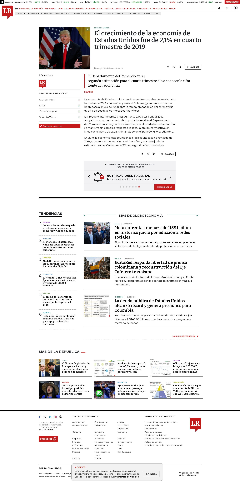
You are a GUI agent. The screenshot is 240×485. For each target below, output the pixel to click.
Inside (120, 445)
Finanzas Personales (104, 442)
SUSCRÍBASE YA (164, 187)
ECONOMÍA (37, 8)
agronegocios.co (70, 473)
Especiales (99, 438)
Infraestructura (101, 445)
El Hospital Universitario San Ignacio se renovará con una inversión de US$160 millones (59, 281)
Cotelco (136, 14)
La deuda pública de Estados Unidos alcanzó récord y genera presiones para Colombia (153, 305)
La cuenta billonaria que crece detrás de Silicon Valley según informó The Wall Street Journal (187, 389)
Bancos (46, 222)
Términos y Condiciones (155, 435)
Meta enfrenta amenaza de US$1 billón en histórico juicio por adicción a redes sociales (153, 232)
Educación (47, 274)
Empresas (76, 438)
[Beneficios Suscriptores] (227, 8)
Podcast (76, 452)
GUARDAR (194, 67)
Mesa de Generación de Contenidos (161, 422)
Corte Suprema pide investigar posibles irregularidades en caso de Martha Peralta (75, 389)
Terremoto (148, 14)
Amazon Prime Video (115, 14)
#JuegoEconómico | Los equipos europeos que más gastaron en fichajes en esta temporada (132, 389)
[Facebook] (168, 67)
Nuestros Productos (154, 425)
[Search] (219, 8)
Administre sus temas (52, 126)
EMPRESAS (50, 8)
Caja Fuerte (100, 425)
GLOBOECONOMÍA (74, 8)
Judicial (65, 382)
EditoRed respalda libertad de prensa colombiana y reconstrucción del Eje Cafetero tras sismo (151, 267)
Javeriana (47, 14)
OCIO (60, 8)
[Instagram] (56, 417)
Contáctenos (151, 428)
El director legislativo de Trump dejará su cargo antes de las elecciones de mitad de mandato (76, 367)
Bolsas (176, 360)
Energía (46, 293)
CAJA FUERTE (144, 8)
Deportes (122, 382)
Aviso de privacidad (153, 432)
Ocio (120, 448)
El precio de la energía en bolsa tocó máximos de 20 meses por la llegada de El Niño (57, 301)
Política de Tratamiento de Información (162, 438)
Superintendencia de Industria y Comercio (164, 445)
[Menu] (17, 8)
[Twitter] (173, 67)
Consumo (76, 432)
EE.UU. (64, 360)
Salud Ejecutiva (124, 452)
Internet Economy (80, 448)
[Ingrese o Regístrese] (236, 8)
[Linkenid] (51, 417)
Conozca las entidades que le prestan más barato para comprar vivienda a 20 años (59, 228)
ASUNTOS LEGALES (125, 8)
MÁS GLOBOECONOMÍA (183, 336)
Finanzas (76, 442)
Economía (122, 432)
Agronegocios (78, 422)
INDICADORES (160, 8)
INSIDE (172, 8)
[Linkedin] (180, 67)
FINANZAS (24, 8)
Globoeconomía (125, 442)
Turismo (47, 239)
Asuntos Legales (79, 425)
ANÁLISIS (108, 8)
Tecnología (178, 382)
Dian (129, 14)
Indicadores (77, 445)
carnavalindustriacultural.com (52, 477)
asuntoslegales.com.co (49, 473)
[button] (88, 177)
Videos (98, 458)
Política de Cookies (128, 477)
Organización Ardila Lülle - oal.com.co (189, 474)
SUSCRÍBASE (232, 2)
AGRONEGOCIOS (94, 8)
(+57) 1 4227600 (46, 429)
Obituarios (99, 448)
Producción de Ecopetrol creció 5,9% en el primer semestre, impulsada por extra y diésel (131, 367)
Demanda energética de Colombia (89, 14)
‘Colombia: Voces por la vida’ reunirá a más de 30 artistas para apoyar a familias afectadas (59, 320)
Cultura (46, 313)
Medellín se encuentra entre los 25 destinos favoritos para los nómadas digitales (59, 264)
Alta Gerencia (101, 422)
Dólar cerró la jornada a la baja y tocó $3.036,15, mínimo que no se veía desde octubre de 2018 (186, 367)
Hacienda (47, 258)
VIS (157, 14)
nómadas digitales (63, 14)
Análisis (121, 422)
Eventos (121, 438)
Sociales (76, 458)
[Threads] (61, 417)
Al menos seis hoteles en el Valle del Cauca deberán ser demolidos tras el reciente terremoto (58, 246)
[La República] (7, 12)
